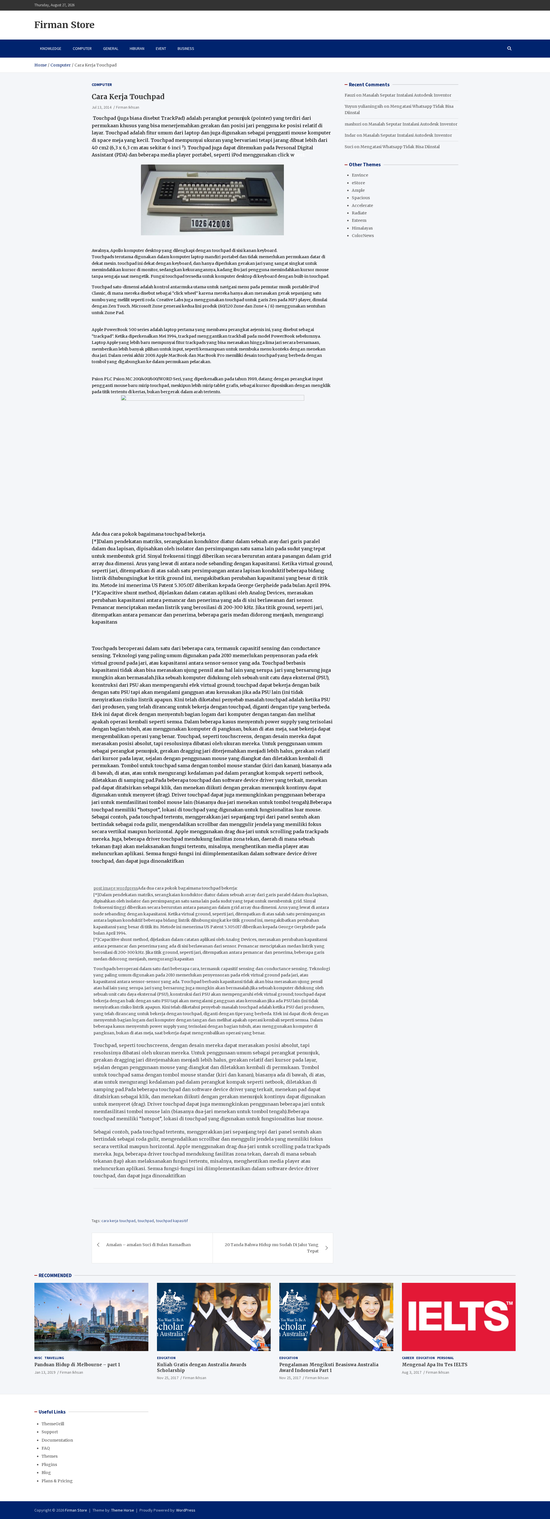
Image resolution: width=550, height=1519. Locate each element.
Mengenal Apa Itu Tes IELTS (434, 1364)
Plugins (49, 1464)
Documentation (57, 1440)
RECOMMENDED (55, 1275)
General (110, 48)
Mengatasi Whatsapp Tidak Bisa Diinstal (400, 146)
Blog (46, 1472)
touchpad (146, 1220)
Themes (50, 1456)
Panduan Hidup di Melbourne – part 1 (77, 1364)
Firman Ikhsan (127, 107)
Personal (445, 1358)
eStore (358, 182)
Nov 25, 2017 (167, 1377)
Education (166, 1358)
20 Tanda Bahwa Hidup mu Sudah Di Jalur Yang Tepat (272, 1248)
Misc (38, 1358)
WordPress (185, 1510)
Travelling (54, 1358)
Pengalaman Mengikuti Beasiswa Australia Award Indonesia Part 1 (328, 1367)
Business (186, 48)
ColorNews (363, 235)
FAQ (46, 1448)
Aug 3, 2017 (411, 1372)
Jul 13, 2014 (101, 107)
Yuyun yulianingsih (364, 106)
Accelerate (362, 205)
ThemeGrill (53, 1423)
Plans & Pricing (57, 1480)
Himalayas (362, 228)
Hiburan (137, 48)
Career (408, 1358)
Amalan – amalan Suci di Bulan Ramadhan (148, 1244)
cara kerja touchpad (118, 1220)
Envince (360, 175)
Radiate (359, 213)
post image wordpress (115, 888)
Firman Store (64, 25)
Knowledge (50, 48)
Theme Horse (122, 1510)
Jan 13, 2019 (44, 1372)
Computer (82, 48)
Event (161, 48)
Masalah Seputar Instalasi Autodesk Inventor (406, 95)
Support (50, 1431)
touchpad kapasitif (172, 1220)
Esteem (359, 220)
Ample (358, 190)
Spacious (361, 198)
